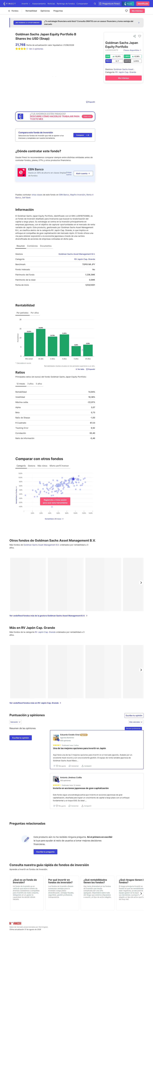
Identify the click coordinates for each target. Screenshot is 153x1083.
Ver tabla (81, 369)
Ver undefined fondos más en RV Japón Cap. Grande (34, 703)
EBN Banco (36, 169)
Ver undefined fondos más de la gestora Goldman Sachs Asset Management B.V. (47, 615)
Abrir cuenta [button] (81, 173)
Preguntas (58, 11)
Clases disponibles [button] (131, 50)
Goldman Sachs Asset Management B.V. (77, 254)
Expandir (91, 102)
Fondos (15, 11)
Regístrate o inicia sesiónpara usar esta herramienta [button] (55, 501)
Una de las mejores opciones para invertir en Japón (79, 748)
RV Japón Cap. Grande (84, 259)
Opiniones (45, 11)
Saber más (87, 116)
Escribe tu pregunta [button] (45, 852)
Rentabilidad (31, 11)
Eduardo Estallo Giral (69, 734)
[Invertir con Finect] (10, 3)
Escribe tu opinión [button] (134, 715)
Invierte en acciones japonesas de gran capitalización (81, 788)
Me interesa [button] (137, 11)
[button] (82, 135)
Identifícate (143, 3)
